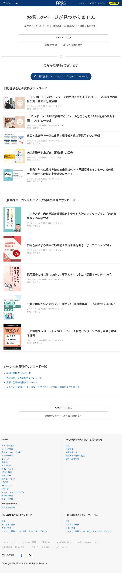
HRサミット (7, 486)
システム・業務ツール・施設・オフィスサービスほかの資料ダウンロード (43, 387)
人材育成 (69, 449)
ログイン (82, 3)
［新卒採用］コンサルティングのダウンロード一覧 (62, 76)
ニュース (5, 459)
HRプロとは (103, 3)
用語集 (4, 462)
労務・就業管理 (72, 459)
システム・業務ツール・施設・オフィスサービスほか (24, 531)
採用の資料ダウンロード (18, 373)
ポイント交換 (7, 499)
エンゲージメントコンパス (13, 492)
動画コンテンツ (8, 479)
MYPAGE (92, 3)
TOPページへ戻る (63, 37)
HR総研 (5, 482)
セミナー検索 (7, 456)
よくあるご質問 (29, 542)
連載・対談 (6, 466)
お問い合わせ (61, 547)
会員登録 (114, 3)
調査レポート (7, 476)
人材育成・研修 (8, 525)
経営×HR (5, 489)
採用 (68, 446)
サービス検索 (7, 449)
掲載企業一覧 (7, 495)
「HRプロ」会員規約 (40, 547)
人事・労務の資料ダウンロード (21, 382)
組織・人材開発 (8, 507)
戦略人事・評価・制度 (75, 456)
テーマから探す (8, 446)
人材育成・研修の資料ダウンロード (24, 378)
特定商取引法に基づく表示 (13, 547)
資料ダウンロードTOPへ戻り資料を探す (63, 45)
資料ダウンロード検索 (11, 452)
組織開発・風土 (72, 452)
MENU (8, 3)
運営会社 (46, 542)
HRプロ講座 (7, 472)
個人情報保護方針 (64, 542)
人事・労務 (6, 528)
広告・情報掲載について (88, 542)
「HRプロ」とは (9, 542)
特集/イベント (8, 469)
